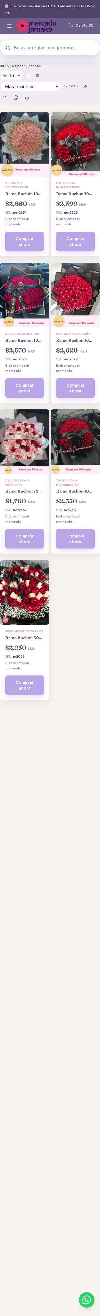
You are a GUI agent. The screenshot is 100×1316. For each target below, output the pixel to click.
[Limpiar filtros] (85, 86)
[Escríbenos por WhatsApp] (86, 1300)
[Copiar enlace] (4, 97)
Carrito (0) (84, 25)
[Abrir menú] (9, 26)
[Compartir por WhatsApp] (15, 97)
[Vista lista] (37, 75)
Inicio (4, 66)
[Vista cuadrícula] (29, 75)
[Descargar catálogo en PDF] (26, 97)
